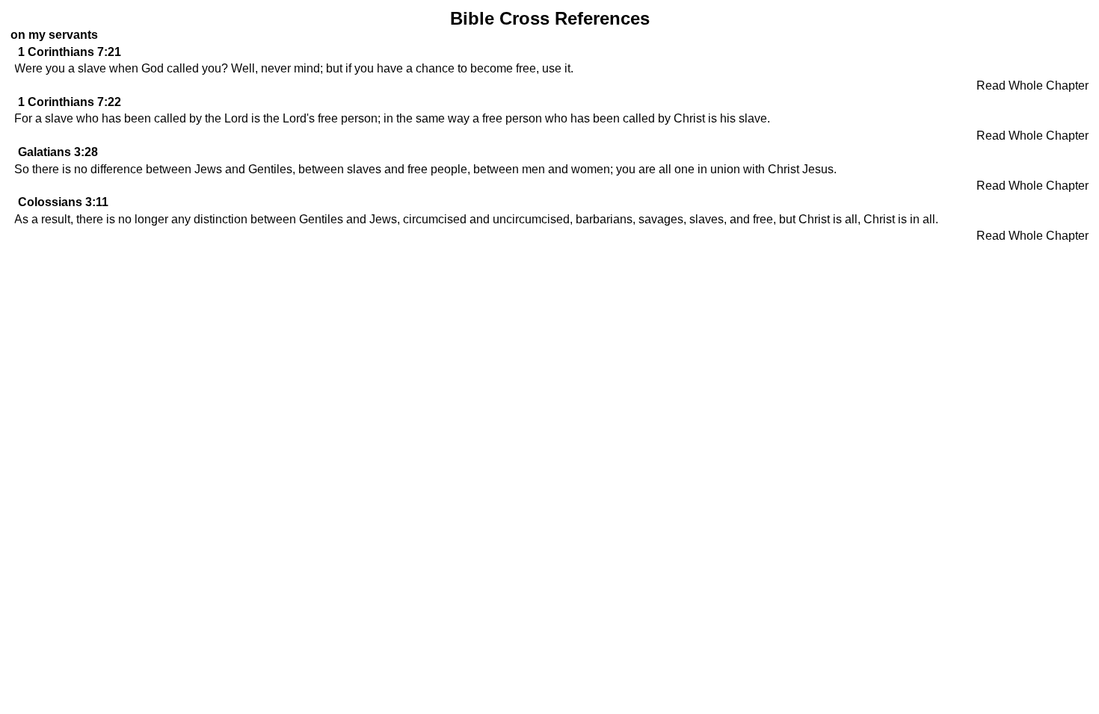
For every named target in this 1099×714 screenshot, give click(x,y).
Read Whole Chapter (1032, 85)
